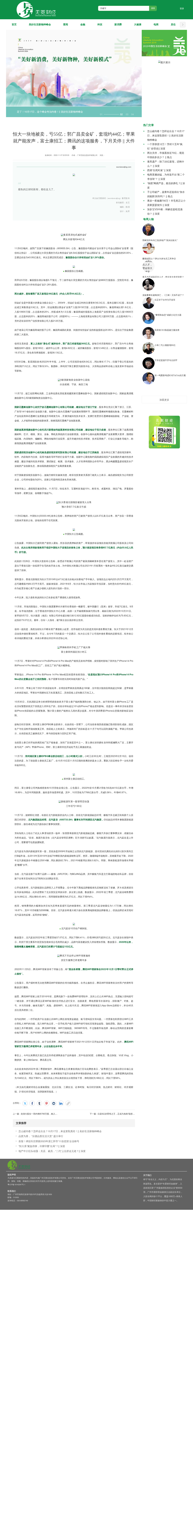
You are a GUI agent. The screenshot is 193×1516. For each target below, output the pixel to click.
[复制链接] (68, 1103)
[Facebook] (32, 1103)
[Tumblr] (39, 1103)
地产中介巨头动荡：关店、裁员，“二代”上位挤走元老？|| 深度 (52, 1151)
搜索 (153, 8)
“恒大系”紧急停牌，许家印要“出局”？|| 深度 (41, 1146)
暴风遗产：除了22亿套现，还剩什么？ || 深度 (165, 164)
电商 (156, 24)
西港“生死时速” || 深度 (159, 170)
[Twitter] (25, 1103)
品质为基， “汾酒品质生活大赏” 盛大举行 (40, 1136)
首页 (14, 24)
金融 (82, 24)
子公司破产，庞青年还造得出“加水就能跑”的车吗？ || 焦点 (166, 194)
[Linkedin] (61, 1103)
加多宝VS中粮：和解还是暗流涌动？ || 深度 (164, 211)
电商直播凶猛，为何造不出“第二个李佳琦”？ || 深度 (166, 177)
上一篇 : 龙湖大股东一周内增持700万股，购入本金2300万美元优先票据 (45, 1113)
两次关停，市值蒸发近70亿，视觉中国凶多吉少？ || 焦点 (165, 155)
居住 (173, 24)
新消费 (118, 24)
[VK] (54, 1103)
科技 (99, 24)
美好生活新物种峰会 (40, 24)
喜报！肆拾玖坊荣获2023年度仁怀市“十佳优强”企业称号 (48, 1141)
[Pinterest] (46, 1103)
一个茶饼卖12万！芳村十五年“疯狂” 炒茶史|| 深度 (164, 146)
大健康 (137, 24)
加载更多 (164, 399)
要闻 (65, 24)
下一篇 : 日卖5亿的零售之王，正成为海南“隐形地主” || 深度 (117, 1113)
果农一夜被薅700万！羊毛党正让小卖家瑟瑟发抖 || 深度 (166, 203)
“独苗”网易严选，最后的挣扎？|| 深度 (166, 185)
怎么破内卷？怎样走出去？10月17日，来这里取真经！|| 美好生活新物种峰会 (60, 1131)
